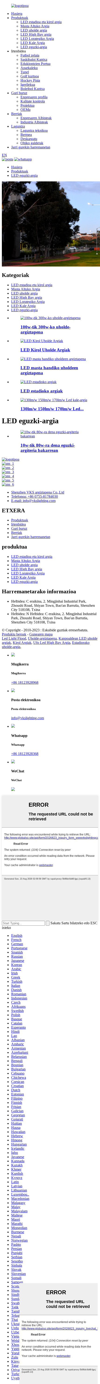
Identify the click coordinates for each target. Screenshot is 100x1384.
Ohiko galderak (31, 143)
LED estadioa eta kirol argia (41, 22)
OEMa (25, 110)
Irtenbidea (18, 524)
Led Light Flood (14, 638)
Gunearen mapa (41, 634)
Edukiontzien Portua (35, 64)
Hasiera (16, 14)
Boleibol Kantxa (32, 89)
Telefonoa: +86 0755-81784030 (34, 496)
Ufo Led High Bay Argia (51, 643)
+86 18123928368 (24, 754)
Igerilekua (27, 85)
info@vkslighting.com (27, 718)
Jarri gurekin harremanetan (30, 147)
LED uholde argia (33, 30)
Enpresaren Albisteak (36, 118)
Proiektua (27, 105)
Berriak (16, 114)
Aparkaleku (29, 68)
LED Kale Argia (32, 43)
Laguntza (18, 126)
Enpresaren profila (33, 97)
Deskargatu (28, 139)
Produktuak (19, 18)
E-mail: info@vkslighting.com (33, 501)
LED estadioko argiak (41, 391)
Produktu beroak (14, 634)
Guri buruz (19, 93)
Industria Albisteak (34, 122)
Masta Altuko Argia (34, 26)
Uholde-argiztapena (42, 638)
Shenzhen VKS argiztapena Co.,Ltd (37, 492)
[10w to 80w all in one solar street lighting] (54, 436)
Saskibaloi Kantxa (33, 59)
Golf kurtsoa (29, 76)
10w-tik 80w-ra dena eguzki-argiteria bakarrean (47, 448)
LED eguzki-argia (33, 47)
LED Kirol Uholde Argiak (45, 349)
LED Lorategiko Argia (37, 39)
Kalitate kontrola (32, 101)
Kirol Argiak (22, 643)
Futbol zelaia (29, 55)
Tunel (24, 72)
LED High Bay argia (35, 34)
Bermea (26, 135)
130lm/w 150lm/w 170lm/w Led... (52, 408)
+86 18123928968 (24, 682)
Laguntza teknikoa (34, 130)
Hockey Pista (30, 80)
